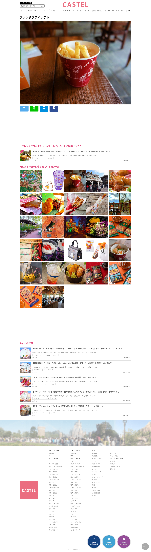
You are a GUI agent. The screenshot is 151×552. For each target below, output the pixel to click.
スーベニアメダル (54, 522)
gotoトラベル (53, 524)
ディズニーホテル (54, 503)
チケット (51, 461)
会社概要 (112, 461)
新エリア (51, 501)
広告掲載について (115, 466)
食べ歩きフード (37, 369)
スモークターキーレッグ (48, 384)
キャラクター (53, 509)
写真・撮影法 (53, 485)
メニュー (55, 355)
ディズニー (36, 384)
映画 (93, 485)
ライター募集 (114, 456)
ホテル (94, 487)
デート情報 (52, 519)
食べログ (53, 413)
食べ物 (47, 398)
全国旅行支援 (53, 527)
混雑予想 (94, 456)
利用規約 (112, 464)
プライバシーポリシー (116, 458)
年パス (94, 495)
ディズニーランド (38, 355)
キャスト (51, 495)
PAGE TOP (145, 546)
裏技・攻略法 (53, 472)
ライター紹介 (114, 453)
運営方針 (112, 469)
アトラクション (53, 469)
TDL (50, 456)
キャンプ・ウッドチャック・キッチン (43, 158)
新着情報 (51, 453)
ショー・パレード (54, 479)
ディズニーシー (53, 458)
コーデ (94, 469)
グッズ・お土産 (53, 506)
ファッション (53, 498)
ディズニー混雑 (53, 464)
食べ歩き (47, 355)
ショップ (51, 511)
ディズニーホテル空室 (55, 466)
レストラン (45, 413)
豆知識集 (51, 517)
